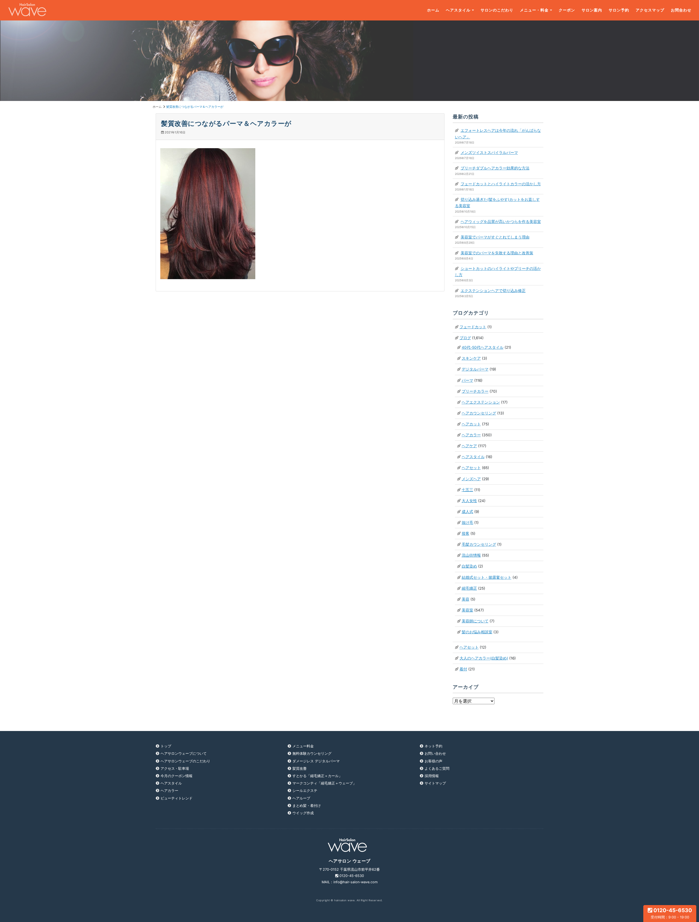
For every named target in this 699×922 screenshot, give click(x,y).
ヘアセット (471, 468)
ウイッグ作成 (303, 813)
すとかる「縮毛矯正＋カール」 (317, 776)
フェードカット (473, 327)
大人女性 (469, 501)
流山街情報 (471, 555)
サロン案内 (592, 10)
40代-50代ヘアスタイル (482, 347)
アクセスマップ (650, 10)
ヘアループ (301, 798)
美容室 (467, 610)
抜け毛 (467, 522)
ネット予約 (433, 746)
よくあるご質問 (437, 768)
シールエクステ (304, 791)
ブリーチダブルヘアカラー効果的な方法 (495, 168)
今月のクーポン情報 (176, 776)
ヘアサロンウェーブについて (184, 753)
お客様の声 (433, 761)
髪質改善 (299, 768)
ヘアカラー (471, 435)
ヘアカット (471, 424)
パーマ (467, 380)
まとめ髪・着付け (306, 806)
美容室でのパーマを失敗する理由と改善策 (497, 253)
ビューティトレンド (176, 798)
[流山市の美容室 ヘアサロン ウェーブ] (27, 10)
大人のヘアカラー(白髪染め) (484, 658)
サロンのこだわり (497, 10)
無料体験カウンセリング (311, 753)
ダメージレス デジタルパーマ (316, 761)
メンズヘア (471, 479)
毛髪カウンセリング (479, 544)
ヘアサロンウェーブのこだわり (185, 761)
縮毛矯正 (469, 588)
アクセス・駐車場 (175, 768)
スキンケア (471, 358)
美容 (465, 599)
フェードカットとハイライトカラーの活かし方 (501, 184)
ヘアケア (469, 446)
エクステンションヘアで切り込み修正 (493, 290)
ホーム (433, 10)
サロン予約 (619, 10)
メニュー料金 (303, 746)
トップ (166, 746)
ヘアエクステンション (481, 402)
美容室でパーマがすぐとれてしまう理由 (495, 237)
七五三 (467, 490)
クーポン (567, 10)
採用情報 (432, 776)
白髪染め (469, 566)
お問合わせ (681, 10)
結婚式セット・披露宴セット (486, 577)
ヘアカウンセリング (479, 413)
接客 (465, 533)
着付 (463, 669)
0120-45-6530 (671, 913)
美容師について (475, 621)
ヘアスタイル (458, 10)
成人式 (467, 511)
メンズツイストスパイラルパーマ (489, 152)
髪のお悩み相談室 (477, 632)
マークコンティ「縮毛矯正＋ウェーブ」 (324, 783)
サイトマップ (435, 783)
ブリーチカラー (475, 391)
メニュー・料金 (534, 10)
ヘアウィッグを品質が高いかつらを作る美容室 (501, 221)
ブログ (465, 338)
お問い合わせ (435, 753)
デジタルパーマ (475, 369)
